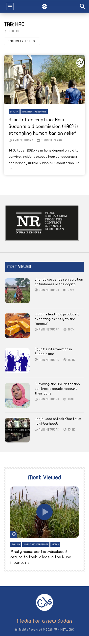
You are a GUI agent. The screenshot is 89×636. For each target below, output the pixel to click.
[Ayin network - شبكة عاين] (44, 6)
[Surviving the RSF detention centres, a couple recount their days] (17, 395)
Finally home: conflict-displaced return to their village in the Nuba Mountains (40, 557)
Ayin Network (23, 140)
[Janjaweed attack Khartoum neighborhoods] (17, 430)
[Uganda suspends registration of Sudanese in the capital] (17, 290)
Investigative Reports (34, 111)
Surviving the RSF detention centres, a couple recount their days (57, 388)
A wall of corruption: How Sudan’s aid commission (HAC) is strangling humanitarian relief (44, 126)
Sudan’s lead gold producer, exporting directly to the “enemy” (57, 319)
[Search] (83, 6)
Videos (55, 544)
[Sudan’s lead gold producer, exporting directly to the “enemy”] (17, 325)
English (14, 111)
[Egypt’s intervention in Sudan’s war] (17, 360)
